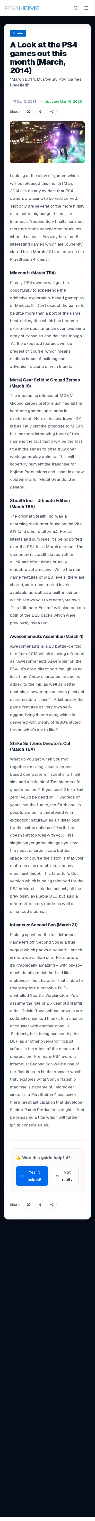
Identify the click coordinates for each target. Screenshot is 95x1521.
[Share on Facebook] (40, 111)
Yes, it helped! (34, 1176)
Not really (67, 1176)
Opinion (18, 33)
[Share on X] (28, 111)
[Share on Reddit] (52, 111)
